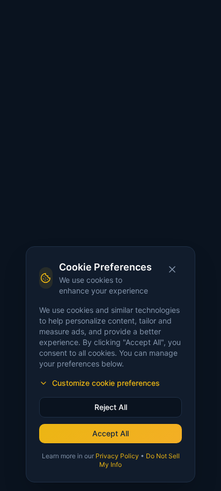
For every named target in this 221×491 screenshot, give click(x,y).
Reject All (110, 407)
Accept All (110, 433)
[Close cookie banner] (172, 269)
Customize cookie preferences (106, 382)
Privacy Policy (117, 456)
